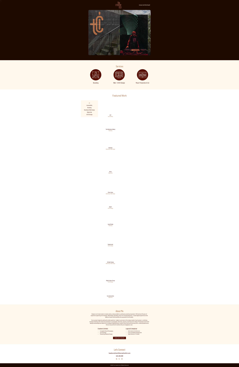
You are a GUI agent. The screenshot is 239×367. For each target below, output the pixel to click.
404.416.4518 (119, 356)
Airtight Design (110, 262)
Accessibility (89, 105)
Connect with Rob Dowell (144, 5)
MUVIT (110, 207)
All (89, 103)
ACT (110, 115)
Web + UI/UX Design (119, 83)
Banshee (110, 147)
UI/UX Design (89, 114)
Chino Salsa (110, 192)
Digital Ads (89, 112)
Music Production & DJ (142, 83)
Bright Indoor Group (110, 280)
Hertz (110, 171)
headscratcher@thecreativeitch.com (119, 353)
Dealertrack (110, 244)
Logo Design (110, 224)
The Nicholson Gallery (110, 129)
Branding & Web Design (89, 110)
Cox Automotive (110, 296)
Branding (95, 83)
